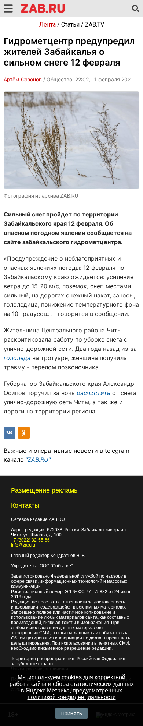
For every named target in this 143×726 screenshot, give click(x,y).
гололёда (17, 358)
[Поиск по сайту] (135, 9)
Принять (71, 713)
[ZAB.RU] (43, 12)
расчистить (93, 393)
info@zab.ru (23, 545)
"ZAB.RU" (38, 459)
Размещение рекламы (45, 490)
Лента (47, 24)
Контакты (25, 505)
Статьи (70, 24)
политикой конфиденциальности (71, 697)
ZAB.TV (94, 24)
